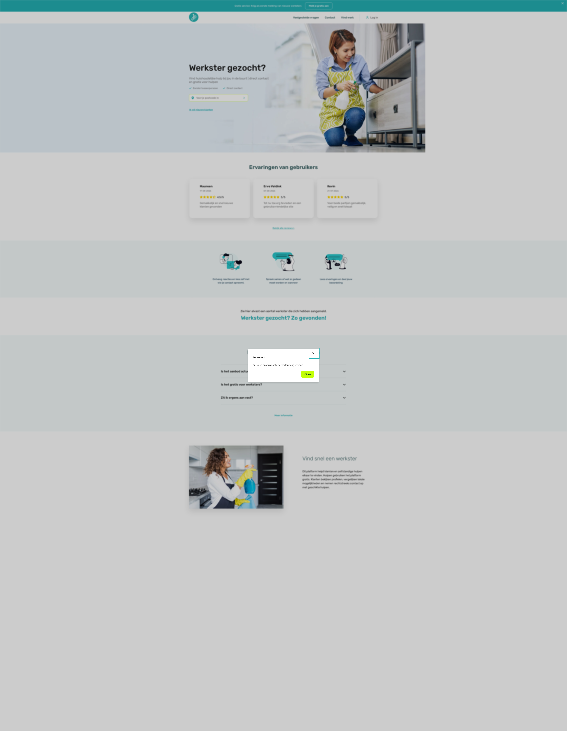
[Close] (314, 353)
